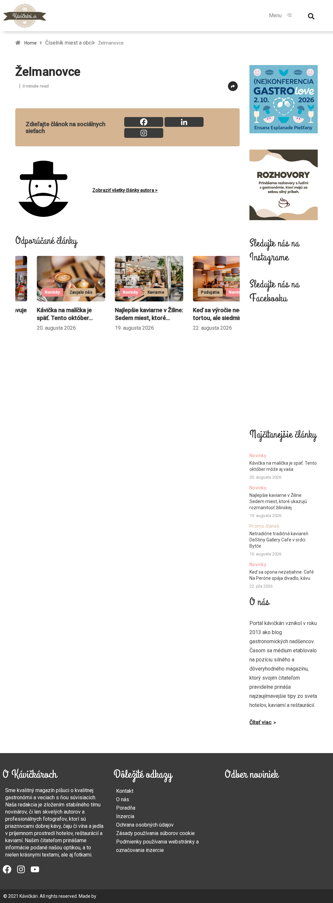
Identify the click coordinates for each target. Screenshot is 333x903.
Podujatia (189, 292)
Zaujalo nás (60, 292)
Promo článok (264, 526)
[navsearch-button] (311, 15)
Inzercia (125, 816)
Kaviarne (135, 292)
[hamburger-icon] (289, 15)
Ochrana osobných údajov (145, 825)
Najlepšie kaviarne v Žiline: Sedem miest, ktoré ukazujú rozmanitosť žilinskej (278, 501)
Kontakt (124, 791)
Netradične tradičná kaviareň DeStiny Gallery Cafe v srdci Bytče (278, 540)
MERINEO (106, 896)
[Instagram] (143, 133)
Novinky (31, 292)
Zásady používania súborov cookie (155, 833)
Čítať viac (260, 722)
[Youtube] (35, 869)
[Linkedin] (184, 122)
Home (30, 43)
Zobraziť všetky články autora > (125, 190)
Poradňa (125, 808)
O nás (122, 799)
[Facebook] (143, 122)
